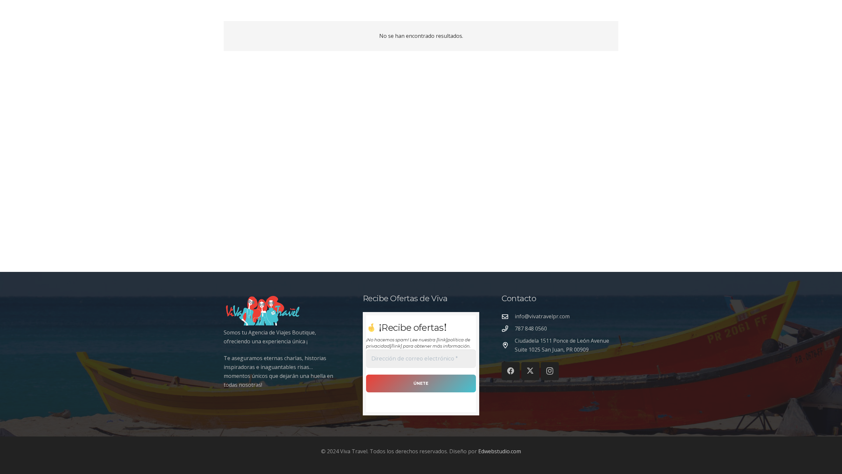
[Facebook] (511, 371)
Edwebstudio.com (499, 451)
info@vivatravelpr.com (542, 316)
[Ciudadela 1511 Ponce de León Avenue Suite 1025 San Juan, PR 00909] (508, 345)
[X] (530, 371)
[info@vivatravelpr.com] (508, 316)
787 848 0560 (531, 328)
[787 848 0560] (508, 329)
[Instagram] (550, 371)
